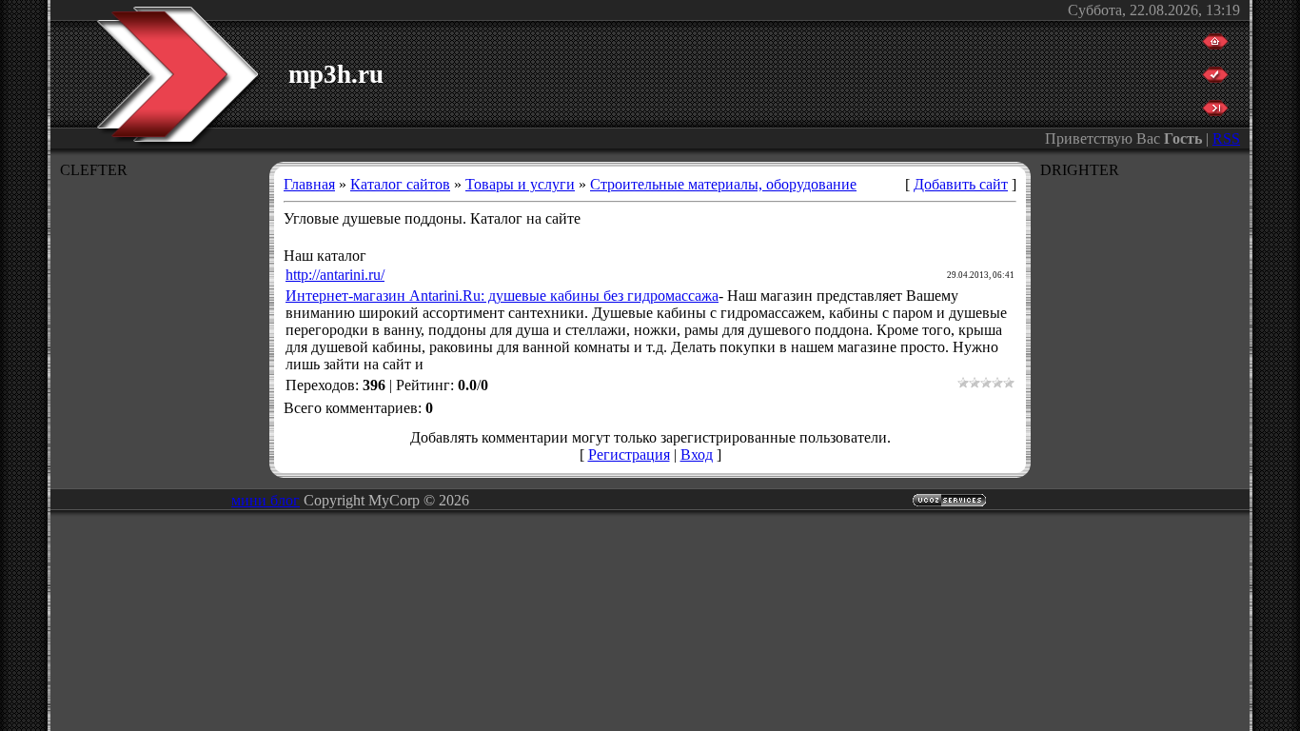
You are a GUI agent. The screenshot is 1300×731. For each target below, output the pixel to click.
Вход (696, 454)
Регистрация (629, 454)
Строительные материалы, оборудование (723, 184)
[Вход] (1215, 111)
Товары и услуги (520, 184)
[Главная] (1215, 44)
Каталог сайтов (400, 184)
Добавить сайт (961, 184)
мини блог (265, 500)
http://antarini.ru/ (335, 275)
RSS (1226, 138)
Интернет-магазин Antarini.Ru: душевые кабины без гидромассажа (502, 295)
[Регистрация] (1215, 77)
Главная (309, 184)
